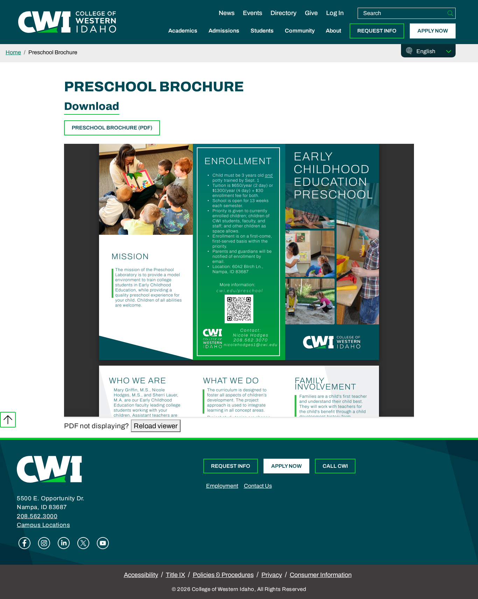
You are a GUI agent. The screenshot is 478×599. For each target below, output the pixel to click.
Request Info (376, 31)
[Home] (49, 469)
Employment (222, 486)
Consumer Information (321, 574)
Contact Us (258, 486)
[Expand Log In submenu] (335, 20)
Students (262, 31)
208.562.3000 (37, 516)
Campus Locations (43, 525)
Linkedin (63, 543)
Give (311, 12)
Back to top (8, 420)
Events (252, 12)
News (226, 12)
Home (13, 52)
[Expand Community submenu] (300, 38)
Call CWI (335, 466)
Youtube (103, 543)
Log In (335, 12)
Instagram (44, 543)
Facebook (24, 543)
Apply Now (432, 31)
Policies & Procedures (223, 574)
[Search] (450, 13)
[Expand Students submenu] (262, 38)
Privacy (271, 574)
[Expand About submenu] (333, 38)
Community (300, 31)
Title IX (175, 574)
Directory (283, 12)
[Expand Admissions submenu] (224, 38)
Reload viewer (156, 426)
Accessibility (141, 574)
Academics (182, 31)
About (333, 31)
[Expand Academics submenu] (183, 38)
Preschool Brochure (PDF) (112, 128)
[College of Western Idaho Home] (67, 22)
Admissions (224, 31)
